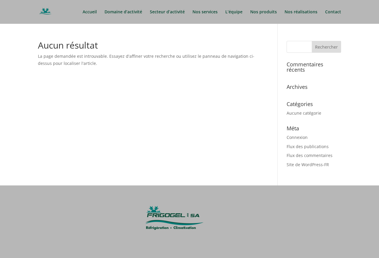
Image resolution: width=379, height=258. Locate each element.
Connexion (297, 137)
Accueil (90, 12)
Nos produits (263, 12)
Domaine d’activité (123, 12)
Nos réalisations (301, 12)
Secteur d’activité (167, 12)
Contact (333, 12)
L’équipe (234, 12)
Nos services (205, 12)
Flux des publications (308, 146)
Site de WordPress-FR (308, 164)
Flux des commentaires (310, 155)
